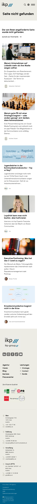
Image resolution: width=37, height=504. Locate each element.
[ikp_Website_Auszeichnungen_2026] (14, 394)
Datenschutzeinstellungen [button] (10, 493)
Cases (5, 368)
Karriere (6, 374)
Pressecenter (8, 377)
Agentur (6, 365)
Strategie (25, 368)
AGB (4, 491)
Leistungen (24, 365)
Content (25, 371)
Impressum (6, 487)
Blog (4, 371)
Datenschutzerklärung (9, 489)
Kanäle (24, 374)
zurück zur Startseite (10, 37)
